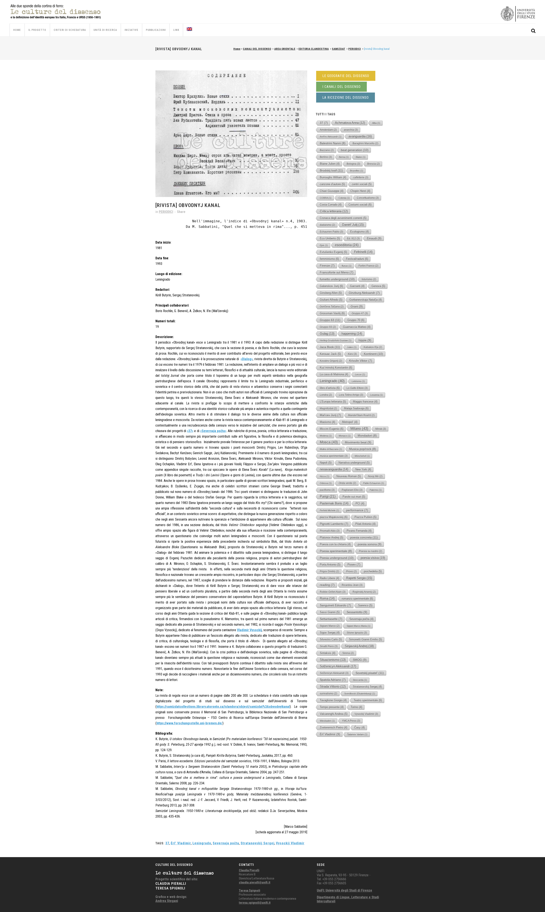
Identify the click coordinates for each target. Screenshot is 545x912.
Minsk (380, 428)
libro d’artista (330, 388)
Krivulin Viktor (360, 360)
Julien (352, 347)
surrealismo (328, 693)
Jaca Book (330, 347)
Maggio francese (365, 401)
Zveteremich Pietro (333, 727)
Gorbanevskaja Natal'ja (365, 299)
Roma (327, 598)
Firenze (327, 265)
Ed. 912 (353, 238)
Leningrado (201, 843)
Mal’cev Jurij (330, 415)
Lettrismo (358, 381)
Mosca (329, 442)
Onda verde (347, 483)
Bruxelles (356, 170)
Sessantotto (357, 612)
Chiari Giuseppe (331, 191)
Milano (359, 429)
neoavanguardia (334, 469)
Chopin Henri (360, 191)
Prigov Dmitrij (329, 571)
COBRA (325, 198)
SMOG (360, 659)
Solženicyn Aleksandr (338, 666)
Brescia (373, 163)
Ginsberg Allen (331, 292)
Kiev (352, 354)
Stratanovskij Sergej (257, 843)
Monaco (345, 435)
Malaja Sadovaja (356, 408)
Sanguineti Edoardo (335, 605)
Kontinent (373, 353)
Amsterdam (328, 129)
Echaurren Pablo (331, 231)
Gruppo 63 (330, 320)
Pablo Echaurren (373, 483)
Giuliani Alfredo (331, 299)
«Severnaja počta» (213, 431)
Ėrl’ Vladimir (181, 843)
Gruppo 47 (360, 313)
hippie (365, 340)
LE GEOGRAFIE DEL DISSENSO (345, 76)
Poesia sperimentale (336, 551)
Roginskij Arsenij (364, 591)
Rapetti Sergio (359, 578)
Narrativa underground (354, 462)
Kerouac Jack (330, 353)
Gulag (327, 333)
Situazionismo (333, 659)
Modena (326, 435)
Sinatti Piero (329, 646)
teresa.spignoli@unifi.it (255, 903)
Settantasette (331, 619)
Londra (326, 394)
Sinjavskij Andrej (359, 646)
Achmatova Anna (350, 122)
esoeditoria (347, 245)
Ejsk (324, 245)
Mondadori (367, 435)
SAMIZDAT (338, 48)
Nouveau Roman (348, 476)
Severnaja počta (226, 843)
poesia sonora (370, 544)
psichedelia (373, 571)
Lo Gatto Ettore (357, 388)
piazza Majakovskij (333, 517)
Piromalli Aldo (330, 530)
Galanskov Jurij (331, 286)
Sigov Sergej (330, 632)
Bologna (353, 163)
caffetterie (360, 177)
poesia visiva (373, 557)
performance (357, 510)
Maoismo (327, 422)
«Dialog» (247, 359)
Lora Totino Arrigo (351, 394)
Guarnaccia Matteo (356, 326)
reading (327, 585)
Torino (356, 707)
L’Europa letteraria (333, 401)
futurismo (369, 279)
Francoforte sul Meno (336, 272)
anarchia (351, 129)
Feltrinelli (363, 252)
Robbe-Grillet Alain (333, 591)
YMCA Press (351, 720)
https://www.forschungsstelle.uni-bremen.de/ (189, 723)
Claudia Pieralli (249, 870)
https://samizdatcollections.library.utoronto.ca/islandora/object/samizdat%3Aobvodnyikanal (223, 707)
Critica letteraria (334, 211)
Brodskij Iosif (331, 170)
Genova (378, 286)
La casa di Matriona (334, 374)
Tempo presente (332, 707)
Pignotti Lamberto (334, 523)
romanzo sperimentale (357, 598)
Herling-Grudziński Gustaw (335, 340)
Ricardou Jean (352, 585)
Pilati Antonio (365, 523)
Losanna (376, 395)
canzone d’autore (332, 184)
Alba (376, 123)
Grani (357, 306)
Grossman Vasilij (332, 313)
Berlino (326, 157)
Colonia (344, 198)
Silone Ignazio (357, 632)
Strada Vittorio (333, 686)
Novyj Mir (375, 476)
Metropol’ (349, 422)
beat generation (355, 150)
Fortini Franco (368, 265)
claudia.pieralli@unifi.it (254, 882)
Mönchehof (362, 456)
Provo (351, 571)
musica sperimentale (334, 455)
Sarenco (365, 605)
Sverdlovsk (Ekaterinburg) (359, 693)
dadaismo (327, 224)
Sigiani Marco (330, 625)
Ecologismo (359, 231)
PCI (360, 503)
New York (363, 469)
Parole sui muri (354, 496)
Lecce (360, 374)
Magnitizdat (328, 408)
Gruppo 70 (355, 320)
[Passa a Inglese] (189, 30)
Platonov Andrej (331, 537)
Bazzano (327, 150)
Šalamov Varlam (357, 734)
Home (236, 48)
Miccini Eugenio (331, 428)
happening (351, 333)
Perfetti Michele (329, 510)
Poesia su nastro (370, 551)
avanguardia (360, 136)
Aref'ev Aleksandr (330, 136)
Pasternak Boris (334, 503)
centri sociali (361, 184)
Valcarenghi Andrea (333, 713)
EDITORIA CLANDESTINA (313, 48)
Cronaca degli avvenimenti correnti (343, 218)
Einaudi (374, 238)
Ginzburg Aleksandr (364, 292)
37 (167, 843)
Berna (344, 157)
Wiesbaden (327, 720)
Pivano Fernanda (359, 530)
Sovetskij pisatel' (370, 673)
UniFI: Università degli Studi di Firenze (344, 890)
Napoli (325, 462)
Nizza (324, 476)
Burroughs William (333, 177)
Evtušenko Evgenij (333, 252)
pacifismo (327, 489)
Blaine (361, 157)
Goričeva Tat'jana (332, 306)
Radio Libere (329, 578)
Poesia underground (337, 557)
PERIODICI (354, 48)
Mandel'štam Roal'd (361, 415)
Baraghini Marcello (365, 143)
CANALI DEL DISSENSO (257, 48)
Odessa (326, 483)
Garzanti (357, 286)
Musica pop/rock (362, 449)
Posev (353, 564)
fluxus (346, 265)
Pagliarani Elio (352, 489)
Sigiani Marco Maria (358, 626)
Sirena (348, 653)
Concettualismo (368, 197)
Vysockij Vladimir (290, 843)
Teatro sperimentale (368, 700)
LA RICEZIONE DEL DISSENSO (345, 98)
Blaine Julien (330, 163)
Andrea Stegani (166, 901)
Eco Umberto (330, 238)
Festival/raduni (357, 258)
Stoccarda (360, 680)
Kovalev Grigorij (331, 360)
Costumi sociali (360, 204)
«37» (190, 431)
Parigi (328, 496)
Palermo (376, 490)
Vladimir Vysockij (249, 630)
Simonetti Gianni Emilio (365, 639)
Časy (359, 727)
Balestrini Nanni (333, 143)
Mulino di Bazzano (331, 449)
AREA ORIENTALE (284, 48)
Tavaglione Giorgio (333, 700)
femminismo (329, 258)
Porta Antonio (330, 564)
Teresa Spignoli (249, 890)
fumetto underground (337, 279)
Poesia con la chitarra (335, 544)
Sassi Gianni (330, 612)
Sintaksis (327, 653)
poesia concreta (364, 537)
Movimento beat (358, 442)
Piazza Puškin (365, 517)
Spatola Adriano (333, 679)
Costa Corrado (330, 204)
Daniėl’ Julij (353, 224)
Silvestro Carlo (331, 639)
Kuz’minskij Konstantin (336, 367)
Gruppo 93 (328, 326)
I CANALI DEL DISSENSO (341, 87)
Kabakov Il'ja (373, 347)
